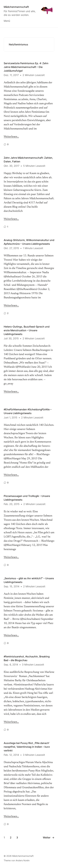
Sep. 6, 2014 (11, 664)
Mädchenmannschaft (16, 6)
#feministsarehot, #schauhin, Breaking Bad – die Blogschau (27, 658)
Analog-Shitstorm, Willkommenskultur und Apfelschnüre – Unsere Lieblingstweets (29, 242)
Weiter (48, 837)
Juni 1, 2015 (10, 417)
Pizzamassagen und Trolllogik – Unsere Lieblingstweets (27, 497)
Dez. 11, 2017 (11, 75)
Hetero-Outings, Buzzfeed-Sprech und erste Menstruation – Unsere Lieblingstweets (26, 330)
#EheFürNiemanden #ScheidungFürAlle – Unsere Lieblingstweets (28, 411)
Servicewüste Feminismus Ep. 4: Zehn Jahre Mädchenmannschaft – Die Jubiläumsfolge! (26, 67)
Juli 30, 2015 (11, 338)
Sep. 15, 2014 (11, 586)
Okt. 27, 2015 (11, 248)
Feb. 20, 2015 (11, 504)
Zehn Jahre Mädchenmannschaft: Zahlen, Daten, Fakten (28, 159)
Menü (7, 20)
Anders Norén (23, 860)
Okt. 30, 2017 (11, 165)
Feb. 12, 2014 (11, 754)
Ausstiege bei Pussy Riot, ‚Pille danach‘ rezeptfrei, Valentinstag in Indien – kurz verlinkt (27, 746)
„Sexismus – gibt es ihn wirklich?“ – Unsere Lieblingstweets (29, 580)
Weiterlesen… (11, 136)
